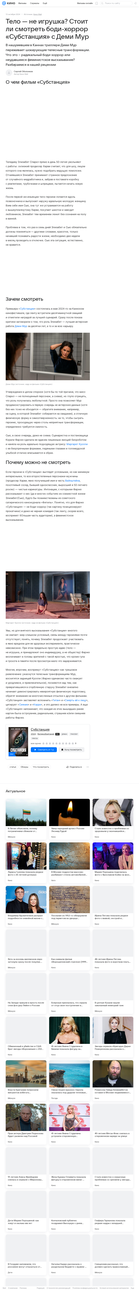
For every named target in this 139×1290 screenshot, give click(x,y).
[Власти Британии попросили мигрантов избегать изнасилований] (26, 1080)
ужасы (35, 738)
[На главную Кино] (10, 3)
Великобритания (46, 734)
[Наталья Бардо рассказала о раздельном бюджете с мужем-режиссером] (69, 1254)
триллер (74, 734)
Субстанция (40, 729)
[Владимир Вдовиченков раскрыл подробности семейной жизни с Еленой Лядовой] (26, 906)
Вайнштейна (72, 480)
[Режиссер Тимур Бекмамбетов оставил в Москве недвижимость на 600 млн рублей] (113, 1080)
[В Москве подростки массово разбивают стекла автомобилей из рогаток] (69, 862)
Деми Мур (21, 326)
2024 (33, 734)
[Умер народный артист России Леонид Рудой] (69, 819)
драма (64, 734)
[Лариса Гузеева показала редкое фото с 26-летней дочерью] (26, 862)
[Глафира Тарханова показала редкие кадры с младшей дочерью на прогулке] (113, 1211)
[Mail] (4, 3)
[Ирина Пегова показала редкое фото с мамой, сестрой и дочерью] (113, 906)
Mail (4, 1288)
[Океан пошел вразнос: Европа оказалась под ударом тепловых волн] (69, 1080)
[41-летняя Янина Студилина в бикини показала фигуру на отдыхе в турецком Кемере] (69, 1037)
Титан (56, 700)
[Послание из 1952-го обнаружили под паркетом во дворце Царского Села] (69, 906)
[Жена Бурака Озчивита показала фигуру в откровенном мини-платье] (69, 1167)
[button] (48, 357)
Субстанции (27, 308)
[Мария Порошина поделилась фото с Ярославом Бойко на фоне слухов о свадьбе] (113, 862)
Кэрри (37, 704)
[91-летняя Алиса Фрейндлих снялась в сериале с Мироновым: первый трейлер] (26, 1167)
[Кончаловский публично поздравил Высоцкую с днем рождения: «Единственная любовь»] (69, 1211)
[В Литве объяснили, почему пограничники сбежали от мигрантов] (26, 819)
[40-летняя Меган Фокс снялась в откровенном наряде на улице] (113, 1124)
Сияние (23, 704)
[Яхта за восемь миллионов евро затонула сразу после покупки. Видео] (26, 950)
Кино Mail (37, 14)
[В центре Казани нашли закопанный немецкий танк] (113, 993)
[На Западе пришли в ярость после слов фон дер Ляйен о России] (26, 993)
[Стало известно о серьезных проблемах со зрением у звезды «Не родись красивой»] (113, 1167)
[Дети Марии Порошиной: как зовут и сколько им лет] (26, 1211)
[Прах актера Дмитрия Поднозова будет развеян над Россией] (26, 1124)
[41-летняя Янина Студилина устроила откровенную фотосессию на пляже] (69, 1124)
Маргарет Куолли (77, 444)
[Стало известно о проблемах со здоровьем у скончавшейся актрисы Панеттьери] (113, 819)
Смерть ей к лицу (75, 700)
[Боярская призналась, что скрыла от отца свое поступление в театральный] (69, 993)
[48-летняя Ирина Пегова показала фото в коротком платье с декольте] (113, 950)
